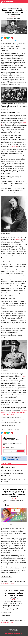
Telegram (18, 40)
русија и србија (6, 576)
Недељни (7, 447)
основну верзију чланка (7, 583)
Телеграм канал (12, 459)
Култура (14, 498)
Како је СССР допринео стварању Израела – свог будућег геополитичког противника (13, 479)
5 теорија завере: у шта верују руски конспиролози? (12, 474)
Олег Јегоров (17, 18)
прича (24, 376)
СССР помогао (18, 239)
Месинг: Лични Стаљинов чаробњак (12, 470)
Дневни (12, 447)
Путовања (14, 599)
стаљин (16, 429)
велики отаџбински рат (8, 425)
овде (15, 629)
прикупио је (13, 146)
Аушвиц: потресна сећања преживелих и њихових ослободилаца (13, 466)
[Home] (2, 2)
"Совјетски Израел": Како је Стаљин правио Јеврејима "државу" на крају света (13, 412)
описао (10, 276)
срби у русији (6, 615)
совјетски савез (7, 429)
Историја (14, 16)
